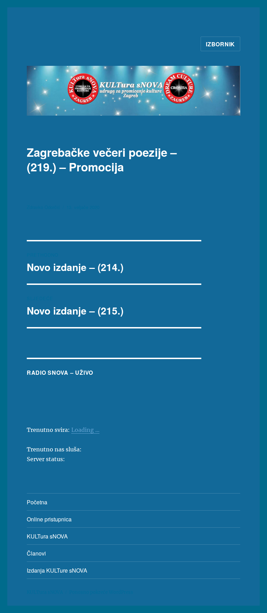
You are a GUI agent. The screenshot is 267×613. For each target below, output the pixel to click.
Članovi (36, 553)
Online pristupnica (49, 519)
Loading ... (85, 429)
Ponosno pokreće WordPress (101, 592)
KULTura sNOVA (47, 536)
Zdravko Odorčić (43, 207)
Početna (37, 502)
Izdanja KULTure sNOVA (57, 570)
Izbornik (220, 44)
